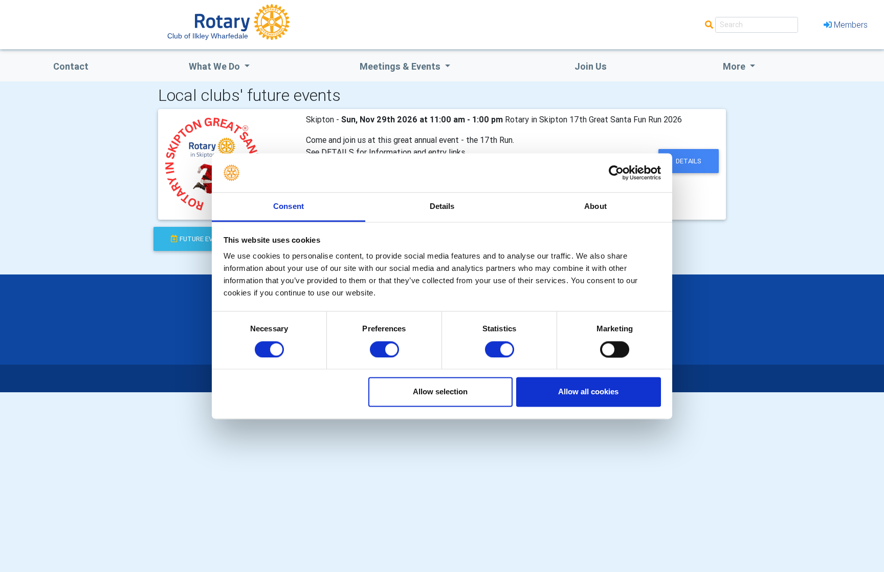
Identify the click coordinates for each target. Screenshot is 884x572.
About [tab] (595, 206)
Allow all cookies (588, 392)
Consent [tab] (288, 206)
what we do (215, 66)
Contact (71, 66)
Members (851, 24)
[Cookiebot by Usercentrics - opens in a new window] (616, 172)
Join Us (590, 66)
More (735, 66)
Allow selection (440, 392)
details (688, 161)
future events (205, 239)
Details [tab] (442, 206)
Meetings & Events (401, 66)
